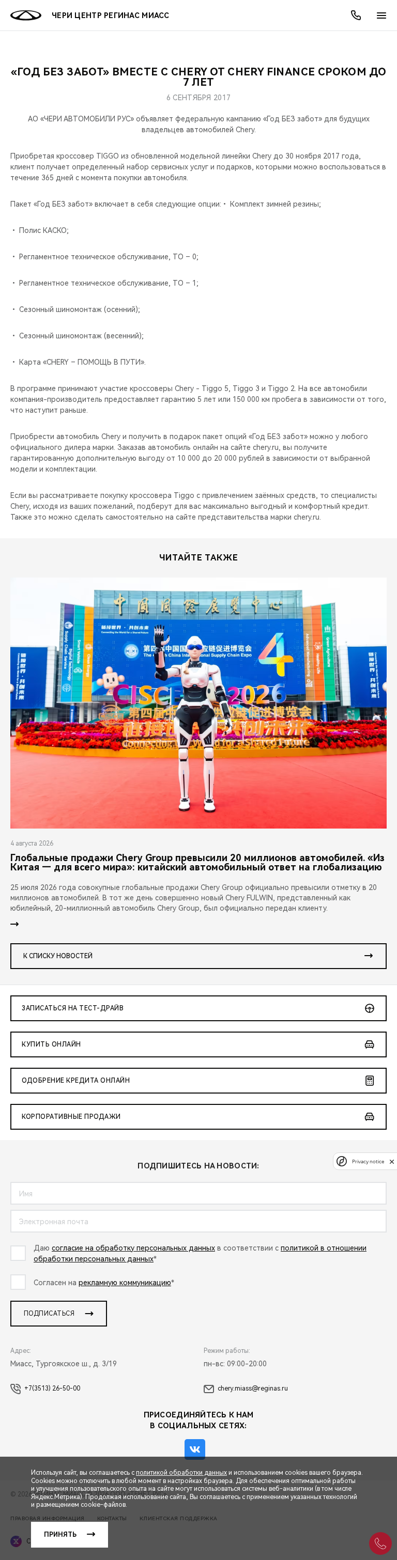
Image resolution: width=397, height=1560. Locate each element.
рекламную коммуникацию (125, 1282)
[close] (392, 1161)
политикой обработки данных (181, 1472)
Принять (60, 1534)
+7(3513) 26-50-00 (52, 1388)
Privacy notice (368, 1161)
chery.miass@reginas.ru (253, 1388)
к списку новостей (58, 956)
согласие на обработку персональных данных (133, 1248)
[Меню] (381, 15)
